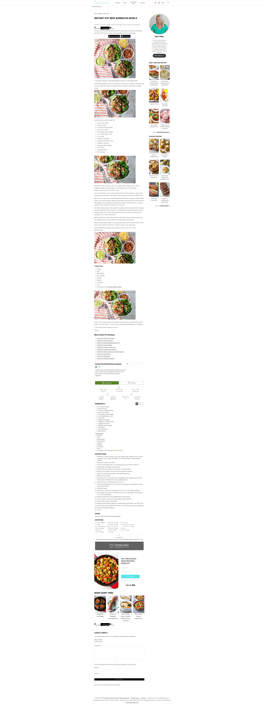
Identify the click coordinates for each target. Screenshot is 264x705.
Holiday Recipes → (165, 205)
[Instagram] (159, 2)
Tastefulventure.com (132, 702)
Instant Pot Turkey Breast (104, 345)
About (125, 3)
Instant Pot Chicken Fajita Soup (106, 347)
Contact (142, 3)
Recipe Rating (98, 639)
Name (96, 667)
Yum (95, 22)
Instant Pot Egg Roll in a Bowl (106, 338)
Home (95, 13)
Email (96, 673)
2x (139, 403)
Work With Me (133, 2)
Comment (97, 645)
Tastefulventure (96, 6)
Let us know (118, 547)
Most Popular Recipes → (163, 132)
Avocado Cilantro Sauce (114, 287)
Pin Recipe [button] (133, 383)
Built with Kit (130, 585)
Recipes (118, 3)
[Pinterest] (162, 2)
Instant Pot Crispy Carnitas (105, 340)
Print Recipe (126, 36)
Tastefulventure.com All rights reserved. (116, 698)
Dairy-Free (106, 13)
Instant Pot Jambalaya (103, 356)
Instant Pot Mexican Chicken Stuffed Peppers (110, 351)
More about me (158, 55)
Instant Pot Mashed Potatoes (105, 358)
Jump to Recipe (114, 36)
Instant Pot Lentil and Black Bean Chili (108, 343)
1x (136, 403)
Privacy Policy (135, 698)
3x (142, 403)
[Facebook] (155, 2)
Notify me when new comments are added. (107, 685)
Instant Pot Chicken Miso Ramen (106, 349)
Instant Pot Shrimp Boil (104, 354)
